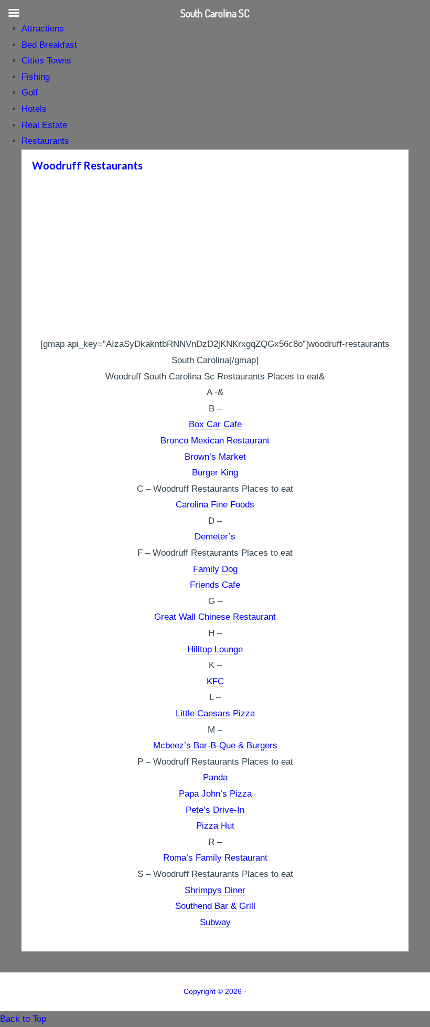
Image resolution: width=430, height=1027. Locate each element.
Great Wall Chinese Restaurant (215, 617)
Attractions (43, 29)
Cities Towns (46, 61)
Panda (215, 777)
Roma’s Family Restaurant (215, 858)
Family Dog (215, 569)
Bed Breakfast (49, 45)
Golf (30, 93)
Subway (215, 922)
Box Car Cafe (215, 424)
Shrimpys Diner (215, 890)
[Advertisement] (215, 257)
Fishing (36, 77)
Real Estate (44, 125)
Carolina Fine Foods (215, 505)
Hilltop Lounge (215, 649)
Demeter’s (215, 537)
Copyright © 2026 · (215, 991)
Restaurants (45, 141)
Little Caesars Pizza (215, 713)
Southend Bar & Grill (215, 906)
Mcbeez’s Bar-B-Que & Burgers (215, 745)
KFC (215, 681)
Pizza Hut (215, 826)
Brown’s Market (215, 457)
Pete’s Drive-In (215, 810)
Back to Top (23, 1019)
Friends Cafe (215, 585)
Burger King (215, 473)
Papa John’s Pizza (215, 794)
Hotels (34, 109)
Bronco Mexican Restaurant (215, 441)
